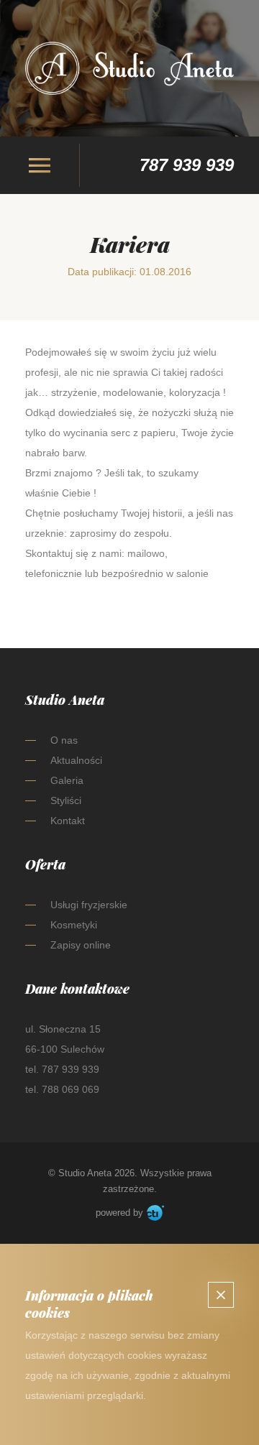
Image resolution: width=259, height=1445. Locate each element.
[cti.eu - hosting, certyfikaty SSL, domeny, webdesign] (155, 1213)
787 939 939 (187, 165)
